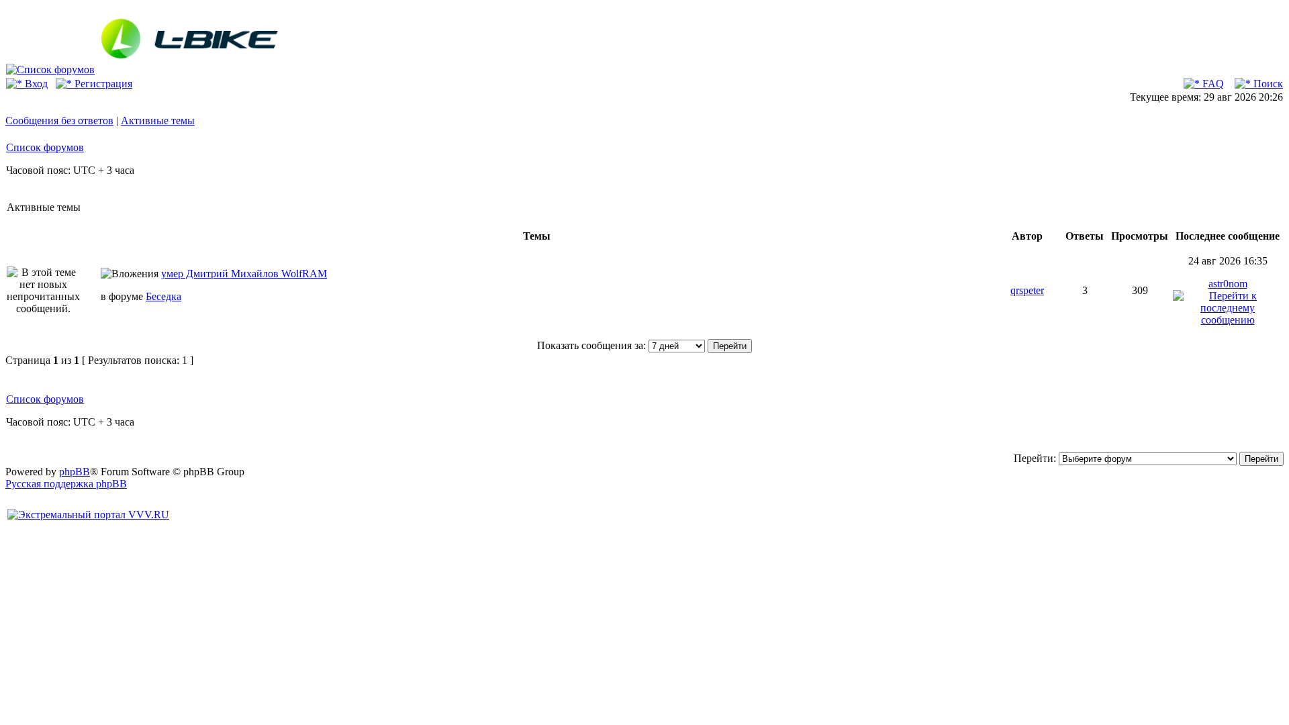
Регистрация (102, 83)
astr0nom (1227, 283)
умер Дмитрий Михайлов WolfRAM (244, 273)
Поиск (1267, 83)
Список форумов (45, 147)
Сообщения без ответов (59, 120)
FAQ (1212, 83)
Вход (35, 83)
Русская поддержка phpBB (66, 483)
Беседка (163, 296)
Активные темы (158, 120)
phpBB (74, 471)
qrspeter (1027, 290)
